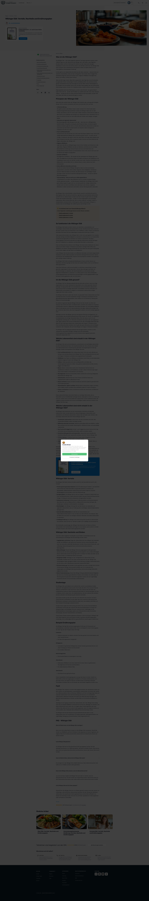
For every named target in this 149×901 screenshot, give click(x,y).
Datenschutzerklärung (66, 451)
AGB (75, 451)
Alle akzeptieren (74, 454)
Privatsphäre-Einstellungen (74, 457)
